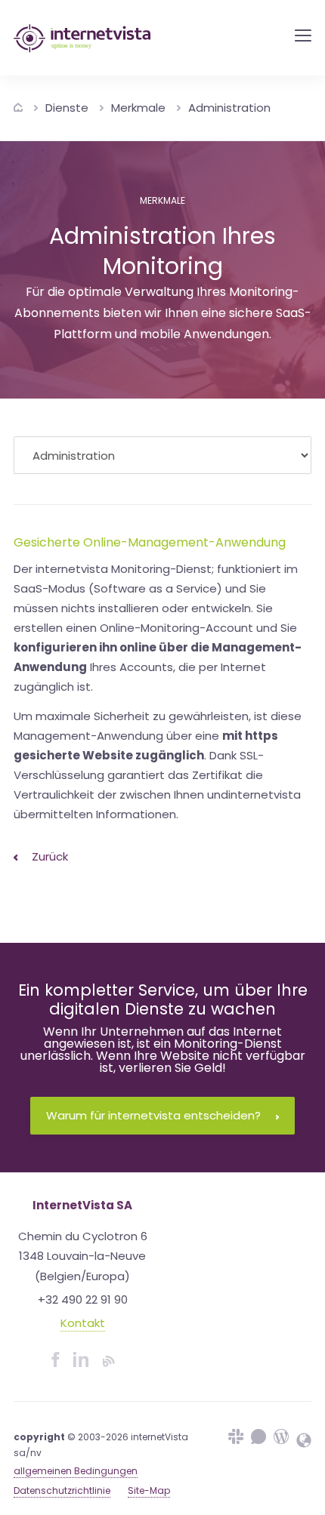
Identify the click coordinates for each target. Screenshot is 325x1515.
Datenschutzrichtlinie (62, 1490)
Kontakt (82, 1323)
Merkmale (138, 107)
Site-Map (149, 1490)
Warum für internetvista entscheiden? (153, 1115)
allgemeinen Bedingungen (76, 1470)
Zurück (48, 856)
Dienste (66, 107)
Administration (229, 107)
